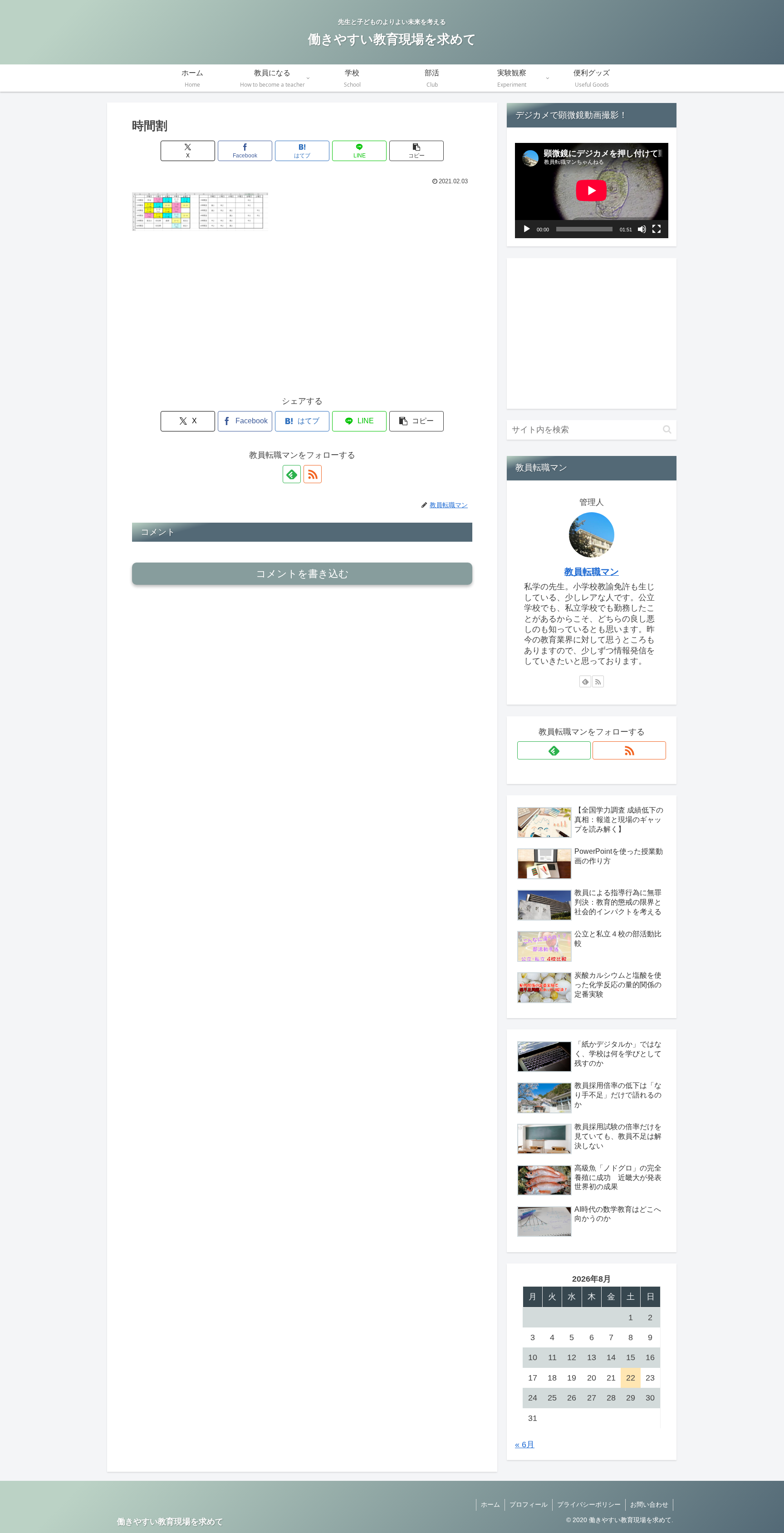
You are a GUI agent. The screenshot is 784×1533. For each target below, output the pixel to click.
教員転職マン (591, 572)
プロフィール (529, 1504)
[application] (591, 190)
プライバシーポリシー (589, 1504)
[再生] (526, 229)
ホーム (490, 1504)
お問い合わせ (649, 1504)
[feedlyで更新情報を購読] (292, 474)
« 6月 (524, 1444)
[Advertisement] (302, 305)
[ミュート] (642, 229)
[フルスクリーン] (656, 229)
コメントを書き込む (302, 573)
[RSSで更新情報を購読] (313, 474)
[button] (416, 151)
